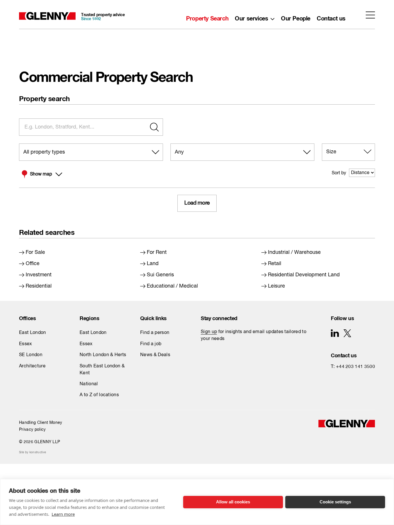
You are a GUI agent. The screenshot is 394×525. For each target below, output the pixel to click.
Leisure (276, 286)
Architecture (32, 366)
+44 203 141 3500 (355, 367)
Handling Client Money (40, 423)
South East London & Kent (102, 369)
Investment (39, 274)
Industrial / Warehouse (294, 252)
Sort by (339, 173)
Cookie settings (335, 501)
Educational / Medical (172, 286)
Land (153, 263)
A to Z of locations (99, 395)
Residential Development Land (304, 274)
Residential (39, 286)
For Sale (35, 252)
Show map (41, 174)
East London (32, 333)
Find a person (154, 333)
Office (33, 263)
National (89, 384)
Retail (274, 263)
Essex (25, 344)
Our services (251, 17)
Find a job (150, 344)
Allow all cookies (233, 501)
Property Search (207, 17)
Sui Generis (160, 274)
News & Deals (155, 355)
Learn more (63, 514)
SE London (30, 355)
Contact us (331, 17)
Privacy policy (32, 430)
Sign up (209, 332)
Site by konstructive (32, 452)
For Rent (157, 252)
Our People (295, 17)
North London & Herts (103, 355)
